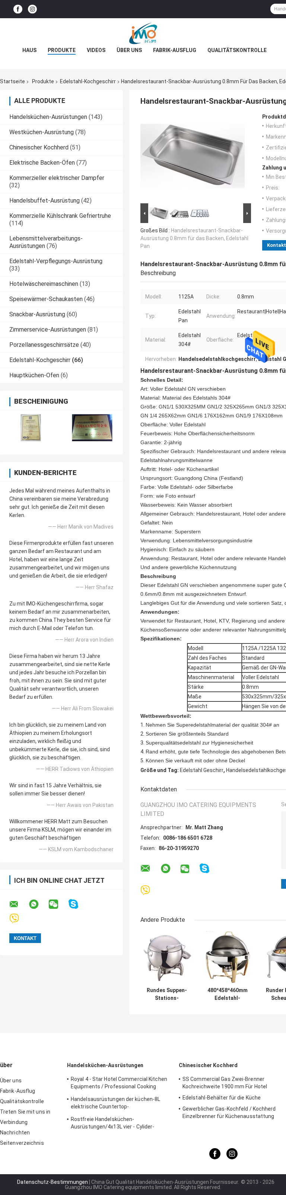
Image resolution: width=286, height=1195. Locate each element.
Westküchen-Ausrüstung (41, 132)
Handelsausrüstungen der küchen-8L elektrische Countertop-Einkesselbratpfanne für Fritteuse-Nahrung (115, 1104)
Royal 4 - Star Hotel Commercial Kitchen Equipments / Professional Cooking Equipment (119, 1084)
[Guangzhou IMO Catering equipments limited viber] (18, 918)
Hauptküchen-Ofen (34, 375)
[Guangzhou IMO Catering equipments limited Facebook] (18, 9)
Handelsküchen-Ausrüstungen (48, 116)
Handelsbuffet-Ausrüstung (44, 200)
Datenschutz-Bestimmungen (52, 1182)
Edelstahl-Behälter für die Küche (221, 1098)
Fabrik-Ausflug (174, 50)
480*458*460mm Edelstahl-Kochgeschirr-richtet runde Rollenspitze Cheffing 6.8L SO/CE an (227, 994)
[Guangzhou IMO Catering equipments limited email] (18, 904)
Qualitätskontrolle (237, 50)
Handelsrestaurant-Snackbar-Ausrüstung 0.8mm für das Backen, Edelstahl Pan (194, 238)
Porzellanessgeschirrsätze (44, 344)
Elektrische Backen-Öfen (42, 162)
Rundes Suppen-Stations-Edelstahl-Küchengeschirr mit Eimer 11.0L (167, 994)
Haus (29, 50)
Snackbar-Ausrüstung (37, 314)
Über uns (129, 50)
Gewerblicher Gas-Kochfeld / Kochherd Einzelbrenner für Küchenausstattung (229, 1112)
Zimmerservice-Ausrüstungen (47, 329)
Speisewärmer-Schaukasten (46, 299)
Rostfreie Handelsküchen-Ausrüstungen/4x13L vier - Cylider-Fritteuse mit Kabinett (112, 1124)
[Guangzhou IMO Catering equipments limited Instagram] (32, 9)
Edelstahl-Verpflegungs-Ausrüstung (55, 261)
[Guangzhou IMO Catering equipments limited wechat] (58, 904)
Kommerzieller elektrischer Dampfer (56, 177)
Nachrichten (15, 1133)
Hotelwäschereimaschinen (43, 283)
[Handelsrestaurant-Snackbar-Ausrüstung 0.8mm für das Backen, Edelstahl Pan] (192, 157)
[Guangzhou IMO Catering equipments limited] (143, 33)
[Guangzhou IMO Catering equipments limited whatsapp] (38, 904)
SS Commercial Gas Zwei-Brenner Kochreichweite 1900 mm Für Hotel (224, 1082)
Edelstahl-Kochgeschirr (88, 81)
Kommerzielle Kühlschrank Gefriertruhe (60, 215)
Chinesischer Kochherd (39, 147)
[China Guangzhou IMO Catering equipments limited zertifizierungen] (30, 427)
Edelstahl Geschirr (201, 770)
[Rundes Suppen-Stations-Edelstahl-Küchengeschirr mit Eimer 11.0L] (166, 957)
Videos (96, 50)
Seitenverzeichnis (22, 1143)
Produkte (62, 50)
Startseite (12, 81)
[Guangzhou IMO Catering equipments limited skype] (78, 904)
